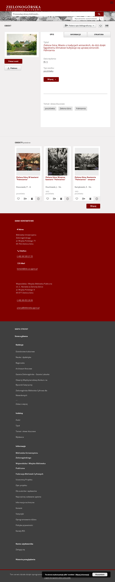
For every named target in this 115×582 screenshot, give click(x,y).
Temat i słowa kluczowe (26, 431)
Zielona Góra (65, 108)
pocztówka (48, 71)
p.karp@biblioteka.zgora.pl (28, 307)
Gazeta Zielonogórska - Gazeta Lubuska (32, 374)
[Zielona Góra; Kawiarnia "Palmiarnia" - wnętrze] (87, 162)
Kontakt (19, 508)
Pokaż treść (13, 61)
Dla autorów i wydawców (26, 491)
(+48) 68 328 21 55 (25, 256)
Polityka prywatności (24, 525)
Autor (18, 420)
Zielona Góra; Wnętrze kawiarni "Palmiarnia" (55, 178)
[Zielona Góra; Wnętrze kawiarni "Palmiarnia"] (57, 162)
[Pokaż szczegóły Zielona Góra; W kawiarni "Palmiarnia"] (38, 199)
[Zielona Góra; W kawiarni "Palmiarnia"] (28, 162)
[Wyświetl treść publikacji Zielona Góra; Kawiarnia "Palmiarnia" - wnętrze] (90, 199)
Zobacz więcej (22, 404)
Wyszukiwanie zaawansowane (86, 19)
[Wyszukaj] (99, 14)
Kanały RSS (20, 531)
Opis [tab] (52, 34)
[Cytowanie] (107, 26)
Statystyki (20, 514)
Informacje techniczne (25, 502)
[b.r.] (46, 62)
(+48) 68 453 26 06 (25, 300)
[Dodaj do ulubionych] (100, 26)
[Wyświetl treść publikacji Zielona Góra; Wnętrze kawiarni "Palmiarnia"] (61, 199)
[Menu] (111, 2)
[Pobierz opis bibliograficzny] (25, 199)
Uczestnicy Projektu (24, 479)
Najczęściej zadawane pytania (28, 496)
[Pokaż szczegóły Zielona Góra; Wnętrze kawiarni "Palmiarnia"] (67, 199)
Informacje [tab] (75, 34)
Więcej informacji (82, 574)
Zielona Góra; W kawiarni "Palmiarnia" (27, 178)
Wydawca (20, 437)
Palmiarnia (81, 108)
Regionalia (20, 363)
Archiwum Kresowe (24, 368)
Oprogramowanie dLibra (26, 519)
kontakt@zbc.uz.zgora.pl (27, 268)
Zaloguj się (20, 549)
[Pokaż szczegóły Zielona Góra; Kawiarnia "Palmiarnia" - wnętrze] (96, 199)
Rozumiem (100, 574)
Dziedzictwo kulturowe (25, 351)
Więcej (93, 206)
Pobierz (13, 68)
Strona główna (21, 336)
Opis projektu (21, 485)
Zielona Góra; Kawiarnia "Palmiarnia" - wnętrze (85, 178)
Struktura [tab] (99, 34)
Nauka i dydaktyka (23, 357)
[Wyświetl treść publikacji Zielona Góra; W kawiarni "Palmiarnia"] (31, 199)
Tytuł (18, 425)
